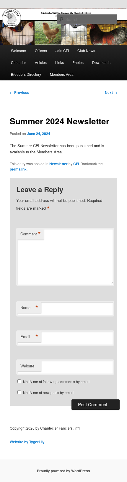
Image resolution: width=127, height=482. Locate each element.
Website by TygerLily (27, 441)
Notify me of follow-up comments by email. (56, 381)
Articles (41, 62)
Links (59, 62)
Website (27, 366)
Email (29, 336)
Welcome (18, 50)
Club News (86, 50)
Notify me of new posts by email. (48, 392)
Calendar (18, 62)
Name (29, 307)
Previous (19, 92)
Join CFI (62, 50)
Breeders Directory (26, 74)
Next (111, 92)
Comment (30, 234)
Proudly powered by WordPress (63, 470)
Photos (78, 62)
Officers (41, 50)
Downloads (101, 62)
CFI (76, 163)
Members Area (62, 74)
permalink (18, 169)
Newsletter (58, 163)
